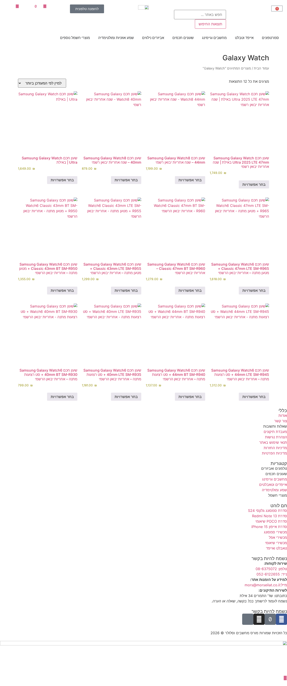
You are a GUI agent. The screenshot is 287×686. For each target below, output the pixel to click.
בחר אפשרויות (253, 184)
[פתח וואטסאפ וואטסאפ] (285, 678)
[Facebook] (281, 619)
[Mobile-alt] (247, 619)
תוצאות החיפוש (210, 24)
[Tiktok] (270, 619)
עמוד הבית (261, 68)
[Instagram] (259, 619)
